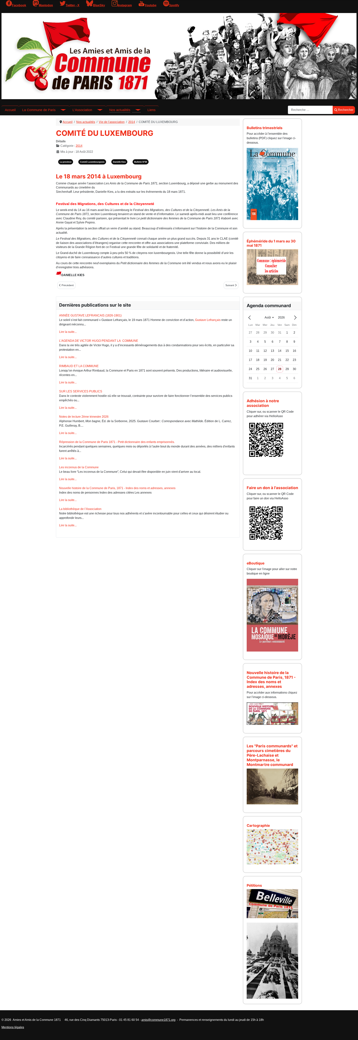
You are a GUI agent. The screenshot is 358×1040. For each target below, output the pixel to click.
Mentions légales (12, 1027)
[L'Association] (97, 110)
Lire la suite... (68, 331)
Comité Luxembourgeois (92, 162)
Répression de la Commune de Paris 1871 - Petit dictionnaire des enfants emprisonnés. (117, 442)
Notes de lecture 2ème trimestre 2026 (84, 416)
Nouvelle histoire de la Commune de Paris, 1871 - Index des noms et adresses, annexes (117, 488)
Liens (151, 110)
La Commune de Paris (39, 110)
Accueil (10, 110)
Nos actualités (119, 110)
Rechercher (345, 109)
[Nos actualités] (135, 110)
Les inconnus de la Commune (79, 467)
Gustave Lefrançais (208, 319)
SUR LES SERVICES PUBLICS (80, 391)
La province (65, 162)
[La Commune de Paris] (61, 110)
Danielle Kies (119, 162)
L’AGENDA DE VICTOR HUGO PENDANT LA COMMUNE (98, 340)
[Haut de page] (351, 1033)
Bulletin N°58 (140, 162)
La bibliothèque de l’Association (80, 509)
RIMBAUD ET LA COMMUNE (79, 366)
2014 (79, 145)
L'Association (82, 110)
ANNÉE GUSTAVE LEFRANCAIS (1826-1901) (90, 315)
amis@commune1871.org (158, 1019)
